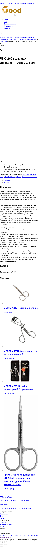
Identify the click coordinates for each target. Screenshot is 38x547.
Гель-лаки (25, 175)
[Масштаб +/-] (0, 544)
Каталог (6, 20)
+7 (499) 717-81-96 (6, 535)
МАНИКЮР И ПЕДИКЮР (12, 177)
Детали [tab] (6, 182)
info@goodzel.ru (5, 538)
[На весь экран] (2, 544)
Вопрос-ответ (8, 26)
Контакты (7, 28)
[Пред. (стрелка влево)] (0, 546)
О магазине (4, 514)
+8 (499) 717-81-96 (6, 3)
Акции (2, 518)
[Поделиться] (4, 544)
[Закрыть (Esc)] (6, 544)
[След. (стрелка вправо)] (2, 546)
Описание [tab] (7, 180)
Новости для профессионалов (23, 3)
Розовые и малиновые (29, 177)
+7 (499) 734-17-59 (6, 37)
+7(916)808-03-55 (32, 535)
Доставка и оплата (10, 24)
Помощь (3, 522)
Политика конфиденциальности (19, 542)
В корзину (10, 312)
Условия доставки (6, 524)
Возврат (3, 526)
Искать (2, 46)
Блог (5, 22)
